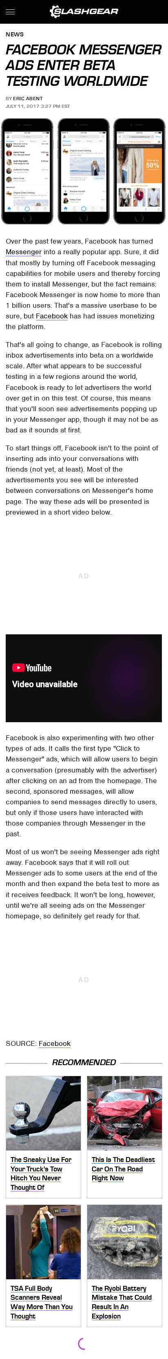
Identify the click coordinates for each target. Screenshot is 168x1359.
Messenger (24, 251)
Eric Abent (27, 98)
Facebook (52, 315)
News (15, 35)
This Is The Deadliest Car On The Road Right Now (123, 1168)
